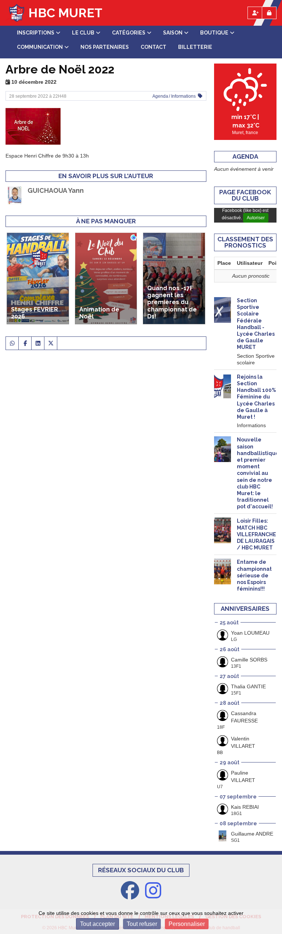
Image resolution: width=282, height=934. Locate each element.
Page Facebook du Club (245, 195)
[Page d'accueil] (15, 13)
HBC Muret (65, 13)
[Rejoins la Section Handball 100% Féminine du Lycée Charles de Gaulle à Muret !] (222, 386)
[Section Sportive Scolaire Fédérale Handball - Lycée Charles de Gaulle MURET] (222, 310)
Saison (172, 33)
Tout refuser (142, 924)
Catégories (128, 33)
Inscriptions (35, 33)
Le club (83, 33)
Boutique (214, 33)
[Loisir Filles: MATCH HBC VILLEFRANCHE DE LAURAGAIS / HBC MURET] (222, 530)
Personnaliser (187, 924)
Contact (153, 47)
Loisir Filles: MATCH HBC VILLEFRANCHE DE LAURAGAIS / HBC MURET (256, 534)
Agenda (160, 96)
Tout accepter (97, 924)
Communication (40, 47)
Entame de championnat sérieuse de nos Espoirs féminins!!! (254, 575)
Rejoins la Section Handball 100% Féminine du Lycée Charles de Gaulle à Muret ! (256, 397)
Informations (183, 96)
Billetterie (195, 47)
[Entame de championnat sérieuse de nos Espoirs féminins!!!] (222, 571)
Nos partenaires (104, 47)
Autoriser (256, 217)
